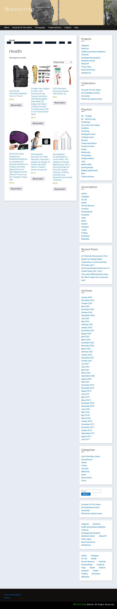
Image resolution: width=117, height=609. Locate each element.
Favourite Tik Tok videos (22, 27)
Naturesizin (85, 152)
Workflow (85, 128)
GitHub (84, 194)
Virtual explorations (89, 143)
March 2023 (86, 340)
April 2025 (85, 306)
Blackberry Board (88, 61)
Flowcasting (86, 155)
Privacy (7, 598)
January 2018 (86, 421)
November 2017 (87, 427)
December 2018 (87, 403)
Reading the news (88, 134)
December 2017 (87, 424)
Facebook (85, 215)
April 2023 (85, 337)
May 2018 (85, 412)
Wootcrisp (20, 9)
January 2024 (86, 327)
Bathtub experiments (89, 170)
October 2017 (86, 430)
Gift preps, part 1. (88, 265)
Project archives (54, 27)
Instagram (85, 197)
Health (12, 40)
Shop (76, 27)
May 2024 (85, 321)
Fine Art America (87, 206)
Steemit (84, 224)
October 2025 (86, 303)
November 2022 (87, 346)
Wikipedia (85, 239)
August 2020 (86, 379)
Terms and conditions (12, 595)
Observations (86, 478)
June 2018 (85, 409)
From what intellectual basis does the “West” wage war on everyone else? (94, 277)
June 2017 (85, 439)
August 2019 (86, 391)
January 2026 (86, 297)
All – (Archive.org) (88, 119)
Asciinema (85, 236)
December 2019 (87, 385)
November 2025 (87, 300)
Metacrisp (85, 471)
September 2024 (88, 315)
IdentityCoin (86, 73)
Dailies (84, 462)
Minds (83, 221)
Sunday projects (87, 158)
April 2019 (85, 397)
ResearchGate (86, 212)
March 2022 (86, 349)
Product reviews (87, 146)
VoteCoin (85, 55)
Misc (83, 173)
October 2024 (86, 312)
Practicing (85, 131)
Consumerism (86, 459)
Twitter (84, 230)
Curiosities (85, 96)
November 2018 (87, 406)
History (84, 465)
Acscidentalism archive (90, 93)
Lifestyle (84, 469)
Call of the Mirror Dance (90, 456)
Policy (83, 481)
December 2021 (87, 358)
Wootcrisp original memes (91, 99)
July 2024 (85, 318)
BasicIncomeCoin (88, 70)
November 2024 (87, 309)
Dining (83, 149)
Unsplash (85, 227)
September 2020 (88, 376)
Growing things (87, 167)
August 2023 (86, 334)
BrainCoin (85, 49)
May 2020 (85, 382)
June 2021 (85, 367)
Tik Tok (84, 200)
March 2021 (86, 373)
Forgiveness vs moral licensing (93, 262)
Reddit (83, 203)
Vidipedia (85, 46)
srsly (83, 161)
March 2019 (86, 400)
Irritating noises (87, 137)
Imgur (83, 218)
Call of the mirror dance (90, 125)
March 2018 (86, 418)
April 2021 (85, 370)
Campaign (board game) (90, 58)
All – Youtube (86, 116)
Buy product (16, 105)
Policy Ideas (86, 67)
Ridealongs (85, 122)
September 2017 (88, 433)
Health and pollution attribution (93, 52)
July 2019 (85, 394)
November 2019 (87, 388)
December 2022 (87, 343)
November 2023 (87, 330)
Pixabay (84, 233)
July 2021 (85, 364)
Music (83, 475)
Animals (84, 140)
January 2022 (86, 355)
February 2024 (87, 324)
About (6, 27)
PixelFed (84, 209)
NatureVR (85, 64)
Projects (67, 27)
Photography (40, 27)
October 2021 (86, 361)
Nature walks (86, 164)
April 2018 (85, 415)
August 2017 (86, 436)
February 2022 (87, 352)
